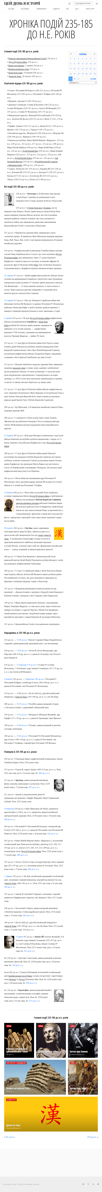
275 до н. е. (34, 1000)
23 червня (8, 435)
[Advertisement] (83, 120)
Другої (22, 979)
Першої (12, 979)
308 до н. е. (43, 773)
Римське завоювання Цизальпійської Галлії (27, 58)
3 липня (19, 936)
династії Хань (21, 696)
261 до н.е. (10, 1137)
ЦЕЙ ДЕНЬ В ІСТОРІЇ (22, 3)
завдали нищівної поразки (27, 503)
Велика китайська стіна (18, 69)
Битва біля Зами (15, 72)
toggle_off (96, 3)
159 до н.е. (92, 1137)
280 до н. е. (22, 854)
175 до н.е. (31, 664)
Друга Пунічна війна (17, 62)
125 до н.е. (22, 703)
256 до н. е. (9, 886)
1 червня (8, 876)
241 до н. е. (29, 950)
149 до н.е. (22, 639)
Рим (36, 264)
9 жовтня (8, 679)
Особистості (11, 1100)
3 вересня (22, 664)
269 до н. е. (33, 869)
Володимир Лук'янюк (31, 1184)
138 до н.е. (22, 650)
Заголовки (25, 9)
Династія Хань (14, 76)
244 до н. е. (52, 833)
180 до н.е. (39, 679)
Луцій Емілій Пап (30, 150)
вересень (30, 679)
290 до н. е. (31, 982)
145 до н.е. (22, 735)
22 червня (8, 300)
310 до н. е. (17, 965)
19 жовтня (8, 492)
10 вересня (9, 808)
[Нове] (95, 1062)
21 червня (8, 275)
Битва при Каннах (16, 65)
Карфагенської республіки (20, 975)
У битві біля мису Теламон (39, 207)
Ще (77, 9)
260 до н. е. (9, 819)
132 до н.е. (22, 714)
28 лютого (8, 528)
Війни (9, 1026)
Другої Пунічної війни (40, 318)
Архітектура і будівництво (16, 1063)
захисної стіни (19, 367)
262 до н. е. (28, 915)
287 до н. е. (34, 787)
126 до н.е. (22, 725)
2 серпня (8, 318)
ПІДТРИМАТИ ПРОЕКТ (83, 3)
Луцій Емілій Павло (23, 158)
